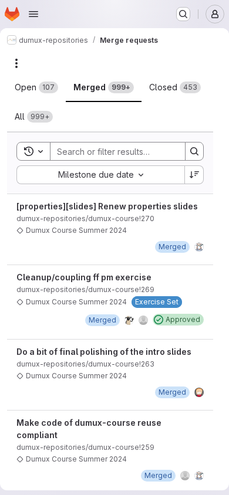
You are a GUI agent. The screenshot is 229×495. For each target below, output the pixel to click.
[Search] (194, 151)
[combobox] (100, 174)
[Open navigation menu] (33, 14)
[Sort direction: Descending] (194, 174)
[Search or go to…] (183, 14)
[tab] (36, 87)
